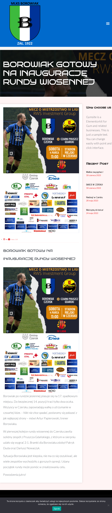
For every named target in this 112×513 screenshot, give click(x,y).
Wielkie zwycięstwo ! (94, 172)
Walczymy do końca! (94, 210)
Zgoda (57, 508)
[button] (108, 23)
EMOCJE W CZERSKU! (94, 184)
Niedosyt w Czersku (94, 197)
